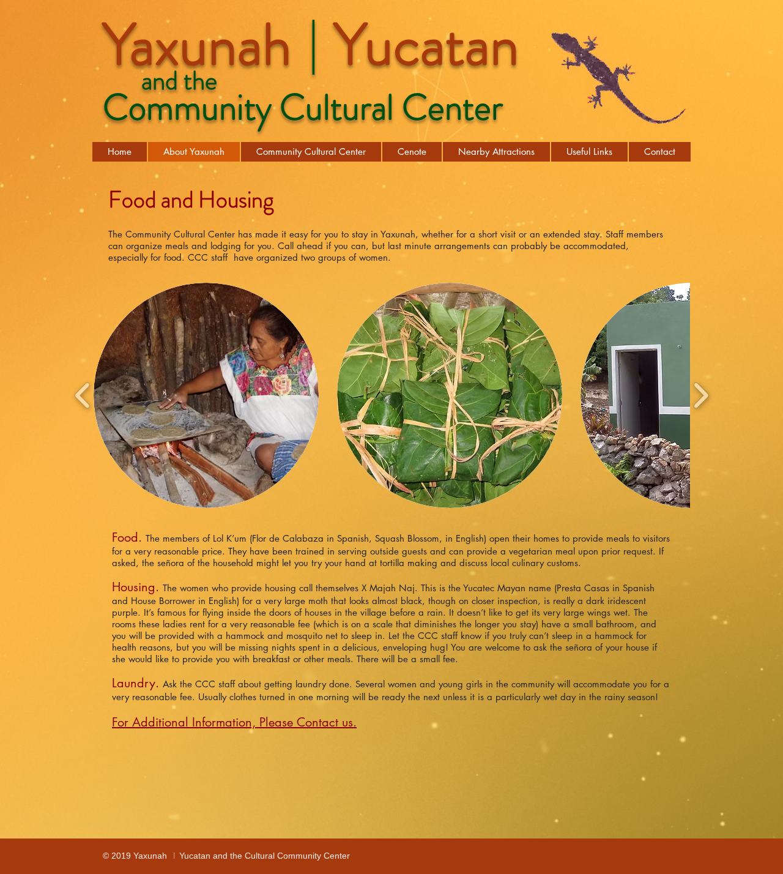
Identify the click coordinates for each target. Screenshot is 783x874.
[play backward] (83, 395)
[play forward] (700, 395)
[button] (206, 395)
